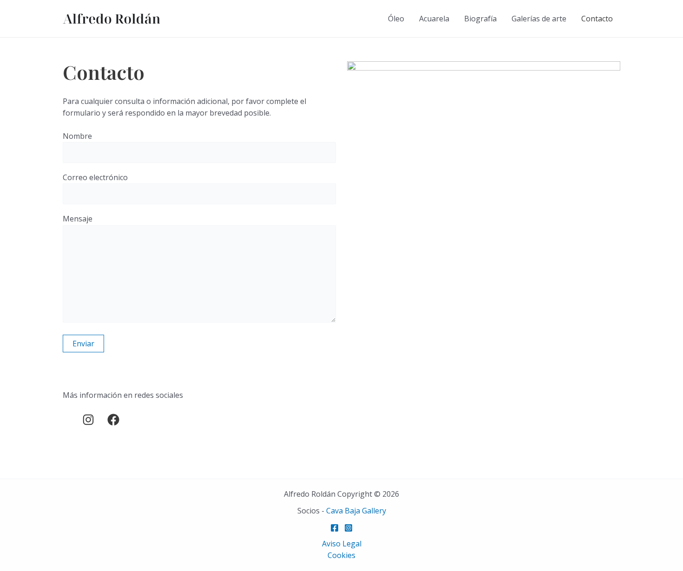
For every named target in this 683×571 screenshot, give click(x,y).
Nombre (77, 136)
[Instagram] (348, 528)
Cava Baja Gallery (356, 511)
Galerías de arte (539, 18)
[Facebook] (334, 528)
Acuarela (434, 18)
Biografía (480, 18)
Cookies (341, 555)
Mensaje (77, 219)
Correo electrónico (95, 177)
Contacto (597, 18)
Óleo (396, 18)
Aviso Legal (341, 544)
